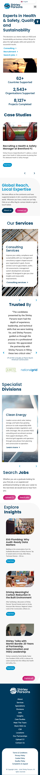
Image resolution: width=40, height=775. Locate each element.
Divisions (20, 709)
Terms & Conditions (20, 752)
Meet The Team (20, 722)
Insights (20, 716)
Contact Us (20, 742)
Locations (20, 732)
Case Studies (20, 719)
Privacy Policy (20, 755)
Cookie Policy (20, 758)
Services (20, 702)
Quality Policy (20, 761)
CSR (20, 729)
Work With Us (20, 726)
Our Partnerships (20, 736)
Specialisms (20, 706)
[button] (37, 21)
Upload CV (20, 739)
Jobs (20, 712)
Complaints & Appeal (20, 763)
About (20, 699)
